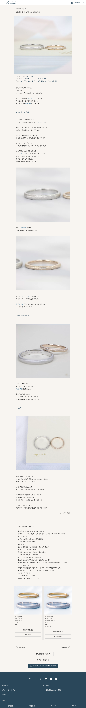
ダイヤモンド (20, 304)
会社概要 (5, 685)
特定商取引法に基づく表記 (52, 690)
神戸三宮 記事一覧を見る (43, 654)
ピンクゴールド (25, 296)
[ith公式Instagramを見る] (30, 679)
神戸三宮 (27, 9)
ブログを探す (28, 634)
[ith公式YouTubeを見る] (51, 679)
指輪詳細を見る (28, 630)
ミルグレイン (40, 122)
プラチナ (23, 227)
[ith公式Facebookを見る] (35, 679)
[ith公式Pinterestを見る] (46, 679)
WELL (4, 695)
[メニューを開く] (3, 2)
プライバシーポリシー (9, 690)
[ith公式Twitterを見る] (40, 679)
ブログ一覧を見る (43, 660)
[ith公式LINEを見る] (56, 679)
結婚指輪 (28, 103)
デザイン (31, 98)
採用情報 (46, 685)
